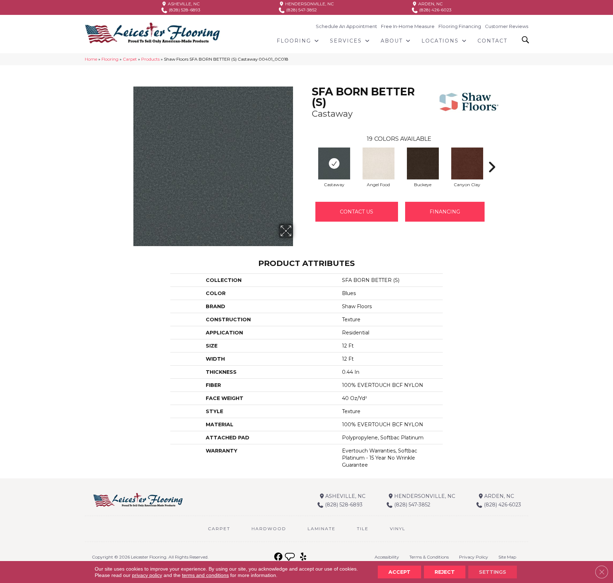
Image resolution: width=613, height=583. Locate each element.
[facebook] (278, 557)
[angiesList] (291, 557)
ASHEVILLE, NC (183, 3)
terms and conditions (205, 575)
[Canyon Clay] (467, 163)
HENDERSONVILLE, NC (309, 3)
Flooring (109, 59)
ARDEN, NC (430, 3)
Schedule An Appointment (346, 26)
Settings (492, 572)
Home (91, 59)
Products (150, 59)
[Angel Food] (378, 163)
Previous (308, 156)
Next (491, 156)
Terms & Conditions (429, 557)
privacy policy (147, 575)
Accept (399, 572)
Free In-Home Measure (408, 26)
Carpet (130, 59)
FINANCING (445, 212)
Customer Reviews (506, 26)
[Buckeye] (423, 163)
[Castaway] (334, 163)
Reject (445, 572)
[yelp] (303, 557)
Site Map (507, 557)
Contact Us (356, 212)
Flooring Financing (459, 26)
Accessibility (387, 557)
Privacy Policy (473, 557)
